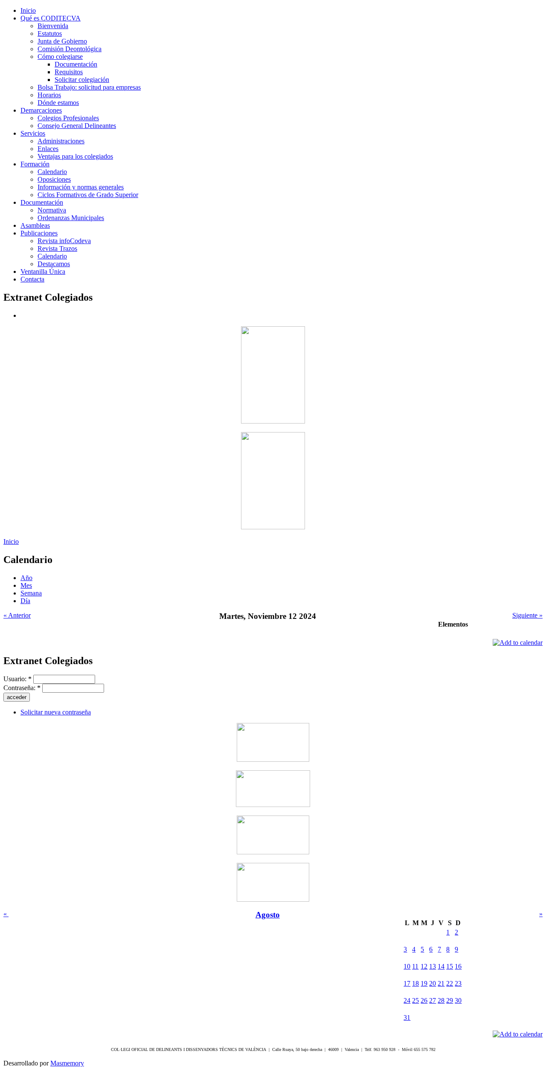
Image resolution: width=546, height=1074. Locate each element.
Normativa (52, 210)
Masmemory (67, 1063)
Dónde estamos (58, 102)
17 (407, 983)
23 (458, 983)
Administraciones (61, 141)
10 (407, 966)
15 (449, 966)
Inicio (11, 541)
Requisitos (69, 71)
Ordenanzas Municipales (71, 217)
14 (441, 966)
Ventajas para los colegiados (75, 156)
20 (432, 983)
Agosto (268, 914)
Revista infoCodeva (64, 240)
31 (407, 1017)
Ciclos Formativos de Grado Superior (88, 194)
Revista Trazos (57, 248)
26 (424, 1000)
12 (424, 966)
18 (415, 983)
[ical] (518, 642)
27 (432, 1000)
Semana (31, 593)
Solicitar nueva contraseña (55, 712)
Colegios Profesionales (68, 118)
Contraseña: (22, 687)
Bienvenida (53, 25)
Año (26, 577)
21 (441, 983)
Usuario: (17, 678)
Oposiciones (54, 179)
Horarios (49, 95)
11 (415, 966)
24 (407, 1000)
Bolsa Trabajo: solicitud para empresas (89, 87)
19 (424, 983)
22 (449, 983)
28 (441, 1000)
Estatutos (50, 33)
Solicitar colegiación (82, 79)
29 (449, 1000)
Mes (26, 585)
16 (458, 966)
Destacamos (54, 263)
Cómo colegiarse (60, 56)
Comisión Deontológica (70, 48)
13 (432, 966)
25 (415, 1000)
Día (25, 600)
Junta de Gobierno (62, 41)
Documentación (76, 64)
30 (458, 1000)
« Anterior (17, 615)
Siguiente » (527, 615)
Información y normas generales (81, 187)
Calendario (52, 171)
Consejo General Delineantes (77, 125)
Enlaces (48, 148)
